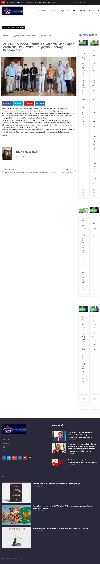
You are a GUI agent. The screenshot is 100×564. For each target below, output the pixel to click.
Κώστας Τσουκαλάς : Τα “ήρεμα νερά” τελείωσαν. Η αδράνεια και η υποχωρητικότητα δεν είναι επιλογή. (80, 435)
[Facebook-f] (72, 2)
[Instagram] (78, 2)
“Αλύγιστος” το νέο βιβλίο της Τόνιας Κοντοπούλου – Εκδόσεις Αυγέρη (56, 483)
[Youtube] (81, 2)
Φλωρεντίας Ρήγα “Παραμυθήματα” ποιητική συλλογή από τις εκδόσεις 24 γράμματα (61, 528)
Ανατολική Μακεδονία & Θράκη (13, 27)
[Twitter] (75, 2)
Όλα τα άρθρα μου (22, 157)
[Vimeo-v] (84, 2)
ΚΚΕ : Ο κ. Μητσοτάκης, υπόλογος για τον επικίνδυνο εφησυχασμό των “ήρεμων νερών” (83, 250)
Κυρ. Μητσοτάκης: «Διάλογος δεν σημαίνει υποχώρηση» (94, 336)
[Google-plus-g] (14, 458)
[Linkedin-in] (87, 2)
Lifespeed (20, 558)
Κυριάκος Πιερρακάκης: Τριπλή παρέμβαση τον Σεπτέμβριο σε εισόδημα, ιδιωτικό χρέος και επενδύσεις (83, 354)
